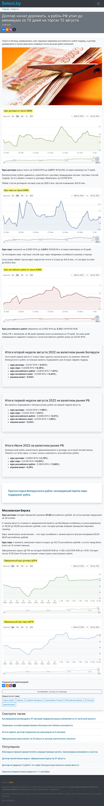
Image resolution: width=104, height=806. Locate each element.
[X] (14, 29)
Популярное (11, 747)
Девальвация (9, 704)
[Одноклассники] (7, 29)
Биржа (20, 700)
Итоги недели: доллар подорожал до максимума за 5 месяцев (33, 732)
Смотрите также (14, 714)
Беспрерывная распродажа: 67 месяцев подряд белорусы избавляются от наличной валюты (49, 718)
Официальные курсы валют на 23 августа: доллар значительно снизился (38, 738)
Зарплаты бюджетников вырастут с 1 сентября (26, 771)
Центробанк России (54, 700)
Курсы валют (8, 700)
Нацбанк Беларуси (34, 700)
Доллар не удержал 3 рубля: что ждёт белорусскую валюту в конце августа (40, 765)
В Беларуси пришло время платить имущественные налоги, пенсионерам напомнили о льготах (50, 752)
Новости (15, 9)
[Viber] (10, 29)
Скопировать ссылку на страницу (52, 692)
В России (89, 700)
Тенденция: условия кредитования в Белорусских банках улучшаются (37, 725)
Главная (5, 9)
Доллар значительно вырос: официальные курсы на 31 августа (33, 758)
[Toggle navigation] (98, 3)
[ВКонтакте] (3, 29)
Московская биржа (73, 700)
